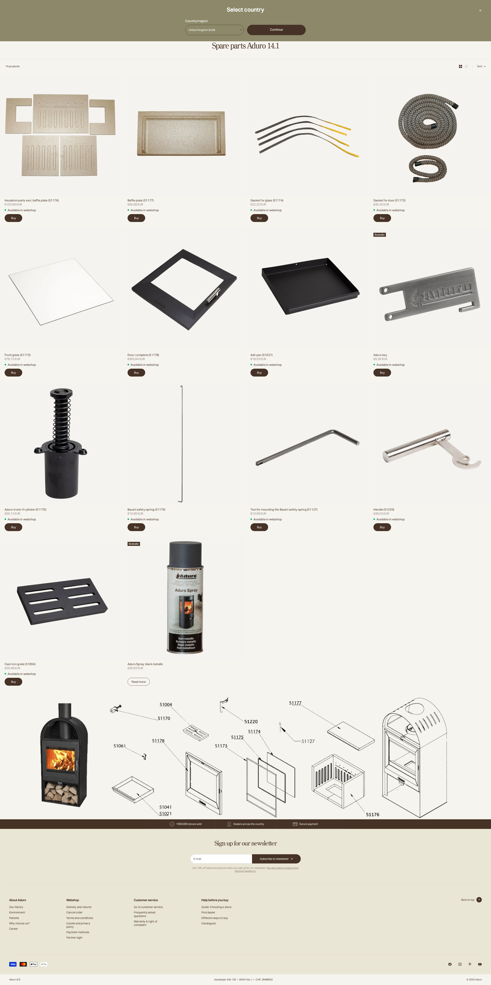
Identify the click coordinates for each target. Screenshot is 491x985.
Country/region (196, 21)
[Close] (480, 10)
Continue (276, 30)
